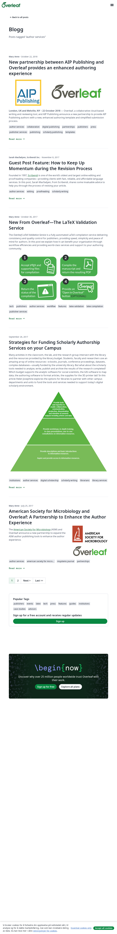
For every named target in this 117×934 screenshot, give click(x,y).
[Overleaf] (11, 5)
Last (39, 580)
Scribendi (33, 175)
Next (27, 580)
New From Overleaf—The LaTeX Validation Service (53, 225)
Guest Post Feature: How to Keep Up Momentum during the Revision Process (50, 165)
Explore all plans (70, 686)
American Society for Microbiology (32, 529)
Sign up (60, 621)
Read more (17, 139)
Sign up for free (45, 686)
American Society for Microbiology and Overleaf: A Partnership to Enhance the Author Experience (57, 516)
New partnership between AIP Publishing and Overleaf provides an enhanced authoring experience (56, 67)
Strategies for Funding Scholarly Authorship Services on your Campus (54, 345)
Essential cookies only (81, 928)
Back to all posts (18, 17)
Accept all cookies (103, 928)
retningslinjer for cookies (45, 930)
